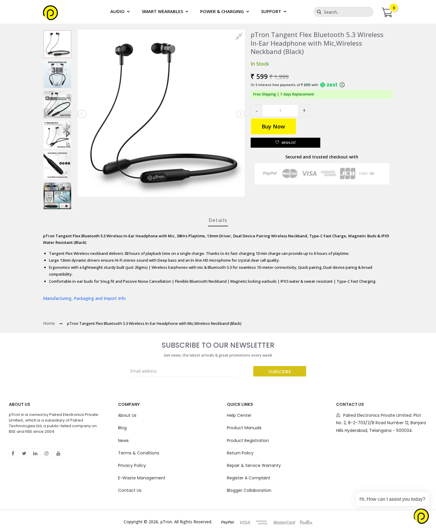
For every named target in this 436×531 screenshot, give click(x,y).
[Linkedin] (35, 453)
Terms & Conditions (138, 453)
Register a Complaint (248, 478)
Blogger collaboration (249, 490)
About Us (127, 415)
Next (240, 114)
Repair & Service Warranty (254, 465)
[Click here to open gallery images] (240, 37)
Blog (122, 428)
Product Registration (248, 440)
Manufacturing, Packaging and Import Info (84, 298)
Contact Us (129, 490)
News (123, 440)
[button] (256, 111)
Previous (82, 114)
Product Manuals (244, 428)
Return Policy (240, 453)
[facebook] (13, 453)
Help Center (239, 415)
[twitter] (24, 453)
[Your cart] (387, 11)
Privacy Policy (132, 465)
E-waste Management (142, 478)
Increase (304, 111)
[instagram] (47, 453)
